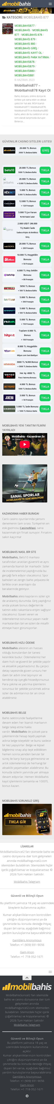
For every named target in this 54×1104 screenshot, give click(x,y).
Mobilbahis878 (24, 62)
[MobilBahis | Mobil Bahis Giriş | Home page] (21, 4)
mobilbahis (22, 30)
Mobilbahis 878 (31, 34)
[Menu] (50, 4)
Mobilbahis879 (24, 66)
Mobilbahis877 (24, 25)
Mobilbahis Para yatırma (32, 57)
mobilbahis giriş (26, 48)
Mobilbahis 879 (25, 39)
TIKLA (45, 170)
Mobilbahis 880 (25, 43)
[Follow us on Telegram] (27, 1096)
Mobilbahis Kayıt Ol (28, 52)
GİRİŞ (45, 150)
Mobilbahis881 (24, 75)
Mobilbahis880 (24, 71)
